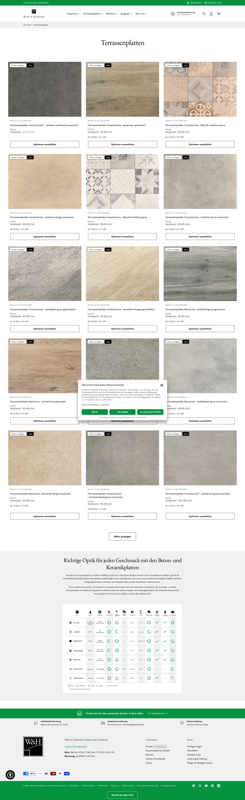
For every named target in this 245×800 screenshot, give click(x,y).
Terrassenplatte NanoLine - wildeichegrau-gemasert (195, 309)
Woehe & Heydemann (38, 786)
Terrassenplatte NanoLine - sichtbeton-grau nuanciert (196, 401)
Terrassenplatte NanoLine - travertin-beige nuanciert (40, 493)
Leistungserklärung (168, 786)
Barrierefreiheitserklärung (147, 786)
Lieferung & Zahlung (197, 758)
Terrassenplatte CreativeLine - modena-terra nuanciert (196, 217)
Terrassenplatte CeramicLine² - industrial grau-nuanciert (197, 493)
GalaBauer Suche (215, 2)
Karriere (150, 754)
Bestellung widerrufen (123, 795)
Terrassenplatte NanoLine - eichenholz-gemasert (38, 401)
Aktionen (110, 13)
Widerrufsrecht (128, 786)
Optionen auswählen (44, 144)
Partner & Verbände (155, 758)
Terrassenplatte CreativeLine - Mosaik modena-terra (195, 125)
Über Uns (140, 13)
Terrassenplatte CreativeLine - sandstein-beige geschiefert (121, 309)
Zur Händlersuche (156, 713)
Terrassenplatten (92, 13)
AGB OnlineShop (88, 786)
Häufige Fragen (194, 746)
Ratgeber (125, 13)
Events (149, 762)
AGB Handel (102, 786)
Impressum (114, 786)
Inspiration (72, 13)
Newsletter (192, 750)
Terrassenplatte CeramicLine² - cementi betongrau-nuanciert (105, 495)
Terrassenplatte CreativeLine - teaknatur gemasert (117, 125)
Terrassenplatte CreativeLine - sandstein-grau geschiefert (43, 309)
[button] (73, 13)
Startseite (27, 25)
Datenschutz (74, 786)
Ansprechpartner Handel (158, 750)
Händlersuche (196, 2)
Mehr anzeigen (122, 536)
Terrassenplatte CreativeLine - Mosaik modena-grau (117, 217)
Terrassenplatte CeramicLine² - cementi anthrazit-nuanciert (44, 125)
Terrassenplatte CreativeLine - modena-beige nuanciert (42, 217)
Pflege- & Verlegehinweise (199, 762)
